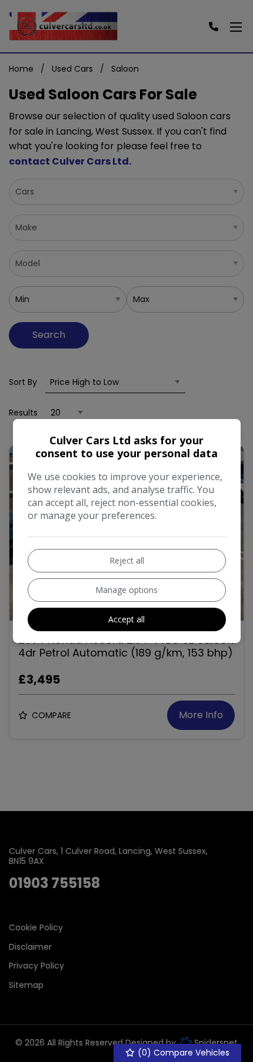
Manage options (126, 589)
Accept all (126, 619)
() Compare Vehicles (182, 1052)
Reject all (126, 560)
